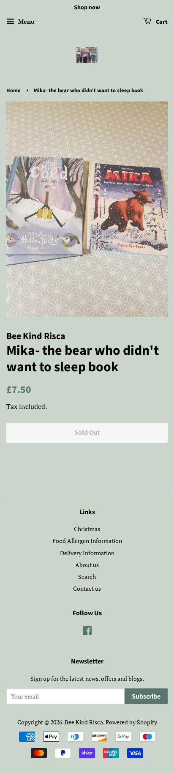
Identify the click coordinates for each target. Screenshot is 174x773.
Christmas (87, 529)
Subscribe (146, 696)
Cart (161, 22)
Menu (25, 21)
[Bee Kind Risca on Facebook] (87, 632)
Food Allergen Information (87, 541)
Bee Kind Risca (84, 722)
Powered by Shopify (131, 722)
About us (87, 565)
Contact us (87, 588)
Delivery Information (87, 553)
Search (87, 577)
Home (13, 90)
